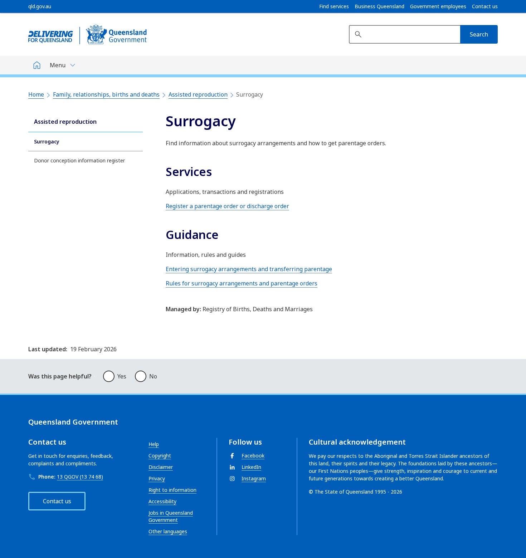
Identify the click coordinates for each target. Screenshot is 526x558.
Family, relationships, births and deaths (106, 94)
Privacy (156, 478)
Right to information (172, 489)
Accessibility (162, 501)
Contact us (485, 6)
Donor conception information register (79, 160)
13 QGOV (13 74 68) (80, 476)
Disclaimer (160, 467)
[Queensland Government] (87, 34)
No (153, 376)
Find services (334, 6)
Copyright (159, 455)
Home (36, 94)
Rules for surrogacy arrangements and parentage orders (241, 283)
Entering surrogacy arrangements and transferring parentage (249, 269)
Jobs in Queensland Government (170, 516)
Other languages (167, 531)
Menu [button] (57, 65)
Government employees (438, 6)
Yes (121, 376)
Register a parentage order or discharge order (227, 206)
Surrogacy (46, 141)
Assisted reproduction (198, 94)
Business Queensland (379, 6)
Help (153, 444)
